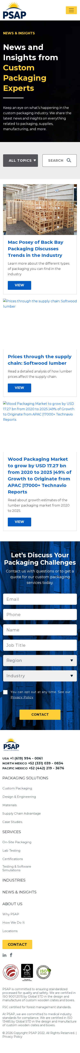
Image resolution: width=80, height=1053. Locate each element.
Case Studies (12, 822)
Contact (17, 944)
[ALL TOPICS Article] (20, 160)
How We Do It (13, 922)
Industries (13, 880)
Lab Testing (11, 850)
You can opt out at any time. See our (41, 694)
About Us (12, 904)
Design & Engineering (19, 797)
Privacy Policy (22, 697)
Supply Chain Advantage (21, 813)
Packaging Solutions (25, 778)
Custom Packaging (17, 788)
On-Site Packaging (16, 842)
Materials (9, 805)
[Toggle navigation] (71, 10)
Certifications (12, 859)
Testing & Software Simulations (16, 868)
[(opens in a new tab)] (40, 209)
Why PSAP (10, 914)
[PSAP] (11, 744)
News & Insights (19, 892)
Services (11, 832)
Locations (9, 931)
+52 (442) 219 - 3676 (46, 768)
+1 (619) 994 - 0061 (26, 758)
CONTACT (40, 715)
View (19, 285)
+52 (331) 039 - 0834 (45, 763)
